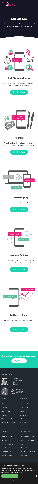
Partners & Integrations (27, 404)
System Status (5, 411)
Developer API (6, 451)
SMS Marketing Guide (27, 436)
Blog (21, 419)
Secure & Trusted (6, 374)
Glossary (4, 415)
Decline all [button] (28, 476)
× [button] (36, 464)
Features (4, 431)
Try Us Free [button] (19, 361)
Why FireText (24, 407)
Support (4, 398)
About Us (23, 415)
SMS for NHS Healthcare (28, 451)
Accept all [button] (9, 476)
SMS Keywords (25, 455)
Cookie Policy (18, 472)
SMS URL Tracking (7, 455)
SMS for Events (25, 444)
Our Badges (24, 411)
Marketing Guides (26, 431)
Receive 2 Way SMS (7, 444)
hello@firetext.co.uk (8, 422)
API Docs (4, 407)
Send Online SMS (7, 436)
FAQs (3, 404)
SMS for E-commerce (27, 440)
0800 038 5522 (6, 419)
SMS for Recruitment (27, 448)
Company (23, 398)
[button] (19, 481)
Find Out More (19, 92)
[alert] (19, 473)
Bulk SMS (4, 440)
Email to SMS (5, 448)
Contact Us (24, 422)
